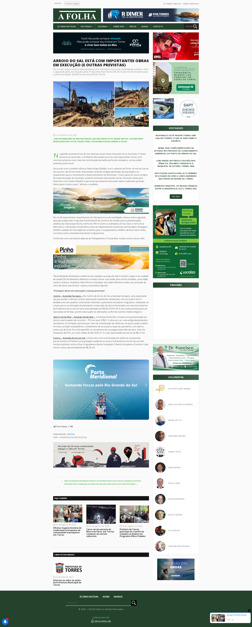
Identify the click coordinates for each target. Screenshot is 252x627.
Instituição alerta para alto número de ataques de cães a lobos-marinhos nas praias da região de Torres (176, 176)
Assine (144, 26)
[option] (101, 257)
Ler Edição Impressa (172, 3)
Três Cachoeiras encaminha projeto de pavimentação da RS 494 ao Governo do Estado (102, 481)
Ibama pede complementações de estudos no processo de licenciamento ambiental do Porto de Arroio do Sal (176, 151)
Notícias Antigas (72, 3)
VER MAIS (176, 196)
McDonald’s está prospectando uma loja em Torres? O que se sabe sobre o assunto (176, 138)
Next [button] (143, 385)
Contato (158, 26)
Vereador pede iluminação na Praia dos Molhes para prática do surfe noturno (99, 484)
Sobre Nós (118, 26)
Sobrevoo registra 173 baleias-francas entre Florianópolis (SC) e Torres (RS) (175, 187)
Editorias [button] (86, 26)
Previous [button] (60, 385)
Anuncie (57, 3)
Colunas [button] (102, 26)
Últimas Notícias (66, 26)
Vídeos (132, 26)
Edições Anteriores (191, 3)
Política (71, 434)
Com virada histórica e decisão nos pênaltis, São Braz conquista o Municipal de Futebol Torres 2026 (175, 163)
